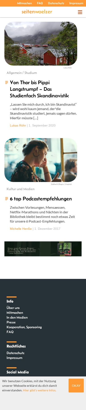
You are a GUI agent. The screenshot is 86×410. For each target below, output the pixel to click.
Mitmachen (24, 3)
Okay (76, 385)
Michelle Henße (21, 228)
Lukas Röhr (18, 125)
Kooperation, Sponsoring (24, 327)
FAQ (40, 3)
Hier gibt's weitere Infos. (39, 390)
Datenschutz (56, 3)
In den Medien (17, 317)
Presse (11, 322)
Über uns (13, 308)
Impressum (76, 3)
